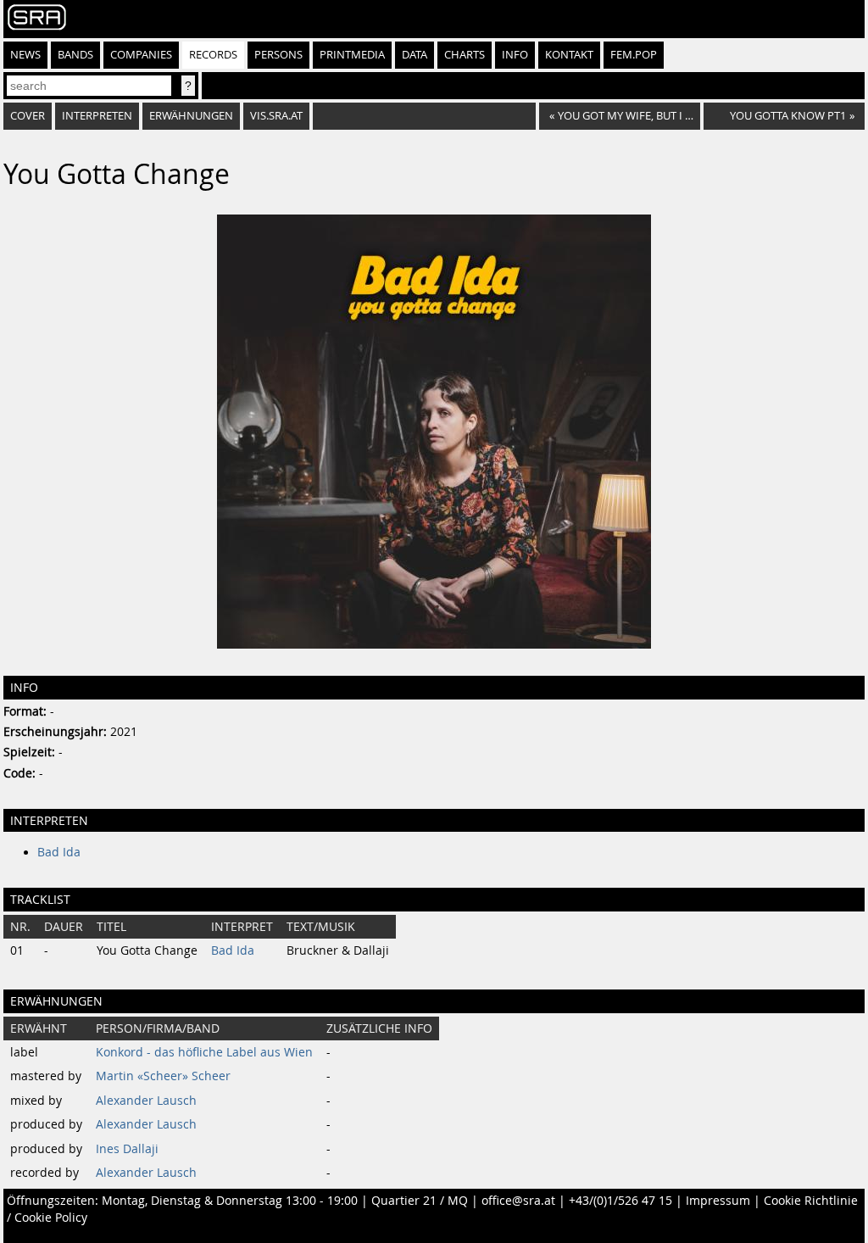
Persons (278, 54)
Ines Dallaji (127, 1149)
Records (213, 54)
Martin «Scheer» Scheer (163, 1076)
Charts (464, 54)
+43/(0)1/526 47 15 (620, 1200)
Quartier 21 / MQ (419, 1200)
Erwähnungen (191, 116)
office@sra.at (518, 1200)
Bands (75, 54)
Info (515, 54)
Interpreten (97, 116)
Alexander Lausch (146, 1100)
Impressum (718, 1200)
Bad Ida (59, 852)
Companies (141, 54)
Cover (27, 116)
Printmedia (352, 54)
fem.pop (633, 54)
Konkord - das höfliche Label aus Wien (204, 1052)
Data (414, 54)
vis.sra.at (276, 116)
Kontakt (569, 54)
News (25, 54)
